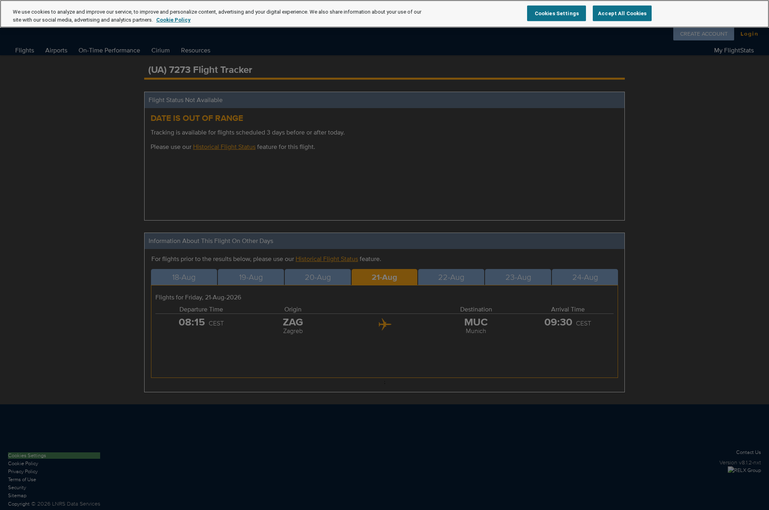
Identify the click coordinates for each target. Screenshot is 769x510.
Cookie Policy (173, 20)
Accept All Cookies (622, 13)
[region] (384, 14)
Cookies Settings (557, 13)
